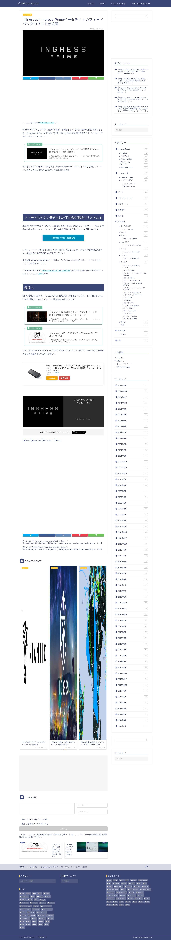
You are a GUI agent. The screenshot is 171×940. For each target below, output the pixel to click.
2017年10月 (132, 685)
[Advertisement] (63, 101)
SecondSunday (133, 167)
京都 (29, 921)
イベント (52, 903)
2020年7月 (132, 491)
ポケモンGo (132, 204)
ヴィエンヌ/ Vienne (130, 319)
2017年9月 (132, 691)
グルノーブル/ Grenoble (131, 280)
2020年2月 (132, 520)
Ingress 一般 (27, 15)
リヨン (133, 335)
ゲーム (132, 192)
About (91, 4)
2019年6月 (132, 568)
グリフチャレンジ (46, 906)
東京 (35, 924)
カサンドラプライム (26, 906)
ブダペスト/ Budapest (131, 258)
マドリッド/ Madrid (130, 239)
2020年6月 (132, 497)
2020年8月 (132, 485)
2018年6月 (132, 638)
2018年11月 (132, 609)
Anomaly (134, 153)
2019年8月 (132, 556)
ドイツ (133, 249)
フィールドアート (42, 912)
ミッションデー (25, 918)
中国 (133, 325)
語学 (132, 340)
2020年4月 (132, 509)
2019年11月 (132, 538)
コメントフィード (124, 364)
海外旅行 (132, 222)
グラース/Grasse (129, 278)
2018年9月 (132, 620)
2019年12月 (132, 532)
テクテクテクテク (132, 198)
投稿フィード (122, 361)
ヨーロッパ (42, 918)
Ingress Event (132, 149)
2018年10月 (132, 615)
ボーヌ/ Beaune (129, 308)
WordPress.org (123, 367)
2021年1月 (132, 456)
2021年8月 (132, 415)
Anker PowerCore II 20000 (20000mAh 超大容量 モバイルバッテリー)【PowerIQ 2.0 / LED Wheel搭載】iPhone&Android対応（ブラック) (73, 368)
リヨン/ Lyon (127, 313)
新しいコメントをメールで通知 (35, 819)
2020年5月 (132, 503)
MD (33, 896)
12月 (23, 893)
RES (31, 900)
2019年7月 (132, 562)
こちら (41, 274)
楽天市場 (64, 378)
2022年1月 (132, 385)
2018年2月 (132, 661)
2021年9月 (132, 409)
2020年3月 (132, 515)
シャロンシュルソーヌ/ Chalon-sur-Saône (134, 289)
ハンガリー (133, 255)
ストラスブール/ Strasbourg (133, 295)
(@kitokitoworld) (46, 123)
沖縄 (41, 924)
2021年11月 (132, 397)
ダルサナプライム (26, 909)
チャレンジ (36, 909)
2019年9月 (132, 550)
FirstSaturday (134, 159)
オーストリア (133, 226)
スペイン (133, 235)
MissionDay (134, 162)
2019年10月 (132, 544)
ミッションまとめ (118, 4)
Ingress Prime (37, 440)
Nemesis (40, 896)
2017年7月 (132, 703)
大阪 (48, 921)
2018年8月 (132, 626)
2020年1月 (132, 526)
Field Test (134, 156)
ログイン (120, 358)
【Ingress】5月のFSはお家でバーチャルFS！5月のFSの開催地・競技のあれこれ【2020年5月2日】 (132, 109)
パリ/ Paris (127, 300)
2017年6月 (132, 708)
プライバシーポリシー (140, 4)
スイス (133, 232)
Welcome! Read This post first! (56, 270)
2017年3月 (132, 726)
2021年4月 (132, 438)
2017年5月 (132, 714)
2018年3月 (132, 656)
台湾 (35, 921)
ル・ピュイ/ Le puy (130, 316)
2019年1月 (132, 597)
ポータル (42, 915)
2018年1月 (132, 667)
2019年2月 (132, 591)
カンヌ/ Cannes (129, 270)
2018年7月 (132, 632)
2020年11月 (132, 468)
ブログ (102, 4)
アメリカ (43, 903)
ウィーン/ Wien (128, 229)
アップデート (25, 903)
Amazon (51, 378)
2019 (29, 893)
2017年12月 (132, 673)
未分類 (132, 216)
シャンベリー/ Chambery (132, 292)
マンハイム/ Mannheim (131, 252)
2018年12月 (132, 603)
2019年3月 (132, 585)
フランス (134, 262)
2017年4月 (132, 720)
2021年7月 (132, 421)
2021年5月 (132, 432)
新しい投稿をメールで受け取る (35, 824)
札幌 (29, 924)
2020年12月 (132, 462)
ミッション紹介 (134, 180)
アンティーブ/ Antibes (131, 265)
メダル (34, 918)
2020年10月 (132, 473)
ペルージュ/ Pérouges (131, 305)
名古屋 (41, 921)
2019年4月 (132, 579)
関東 (23, 927)
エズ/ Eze (126, 268)
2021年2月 (132, 450)
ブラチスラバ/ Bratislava (132, 245)
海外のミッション (129, 186)
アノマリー (34, 903)
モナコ (133, 322)
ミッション (50, 915)
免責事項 (41, 937)
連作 (47, 924)
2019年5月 (132, 573)
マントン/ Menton (129, 311)
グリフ (36, 906)
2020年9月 (132, 479)
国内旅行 (132, 210)
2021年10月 (132, 403)
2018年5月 (132, 644)
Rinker (57, 372)
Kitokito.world (28, 3)
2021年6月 (132, 427)
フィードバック (49, 440)
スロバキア (133, 242)
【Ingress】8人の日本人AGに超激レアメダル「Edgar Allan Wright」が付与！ (132, 72)
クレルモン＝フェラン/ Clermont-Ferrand (135, 274)
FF (35, 893)
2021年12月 (132, 391)
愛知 (23, 924)
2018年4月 (132, 650)
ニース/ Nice (127, 297)
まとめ (43, 900)
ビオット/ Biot (128, 303)
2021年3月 (132, 444)
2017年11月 (132, 679)
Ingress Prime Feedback (63, 238)
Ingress (27, 440)
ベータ (59, 440)
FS (40, 893)
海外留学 (132, 331)
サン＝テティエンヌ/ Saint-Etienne (132, 284)
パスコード (31, 912)
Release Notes (134, 177)
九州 (23, 921)
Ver (37, 900)
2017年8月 (132, 697)
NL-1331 (134, 164)
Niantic (48, 896)
